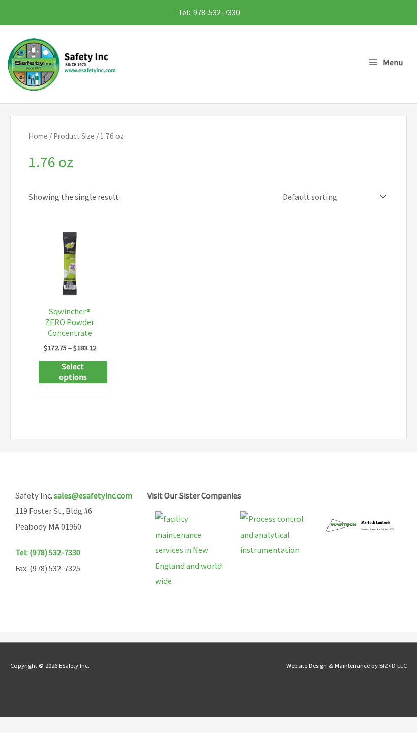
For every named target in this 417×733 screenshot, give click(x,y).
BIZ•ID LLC (393, 665)
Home (38, 136)
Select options (73, 371)
